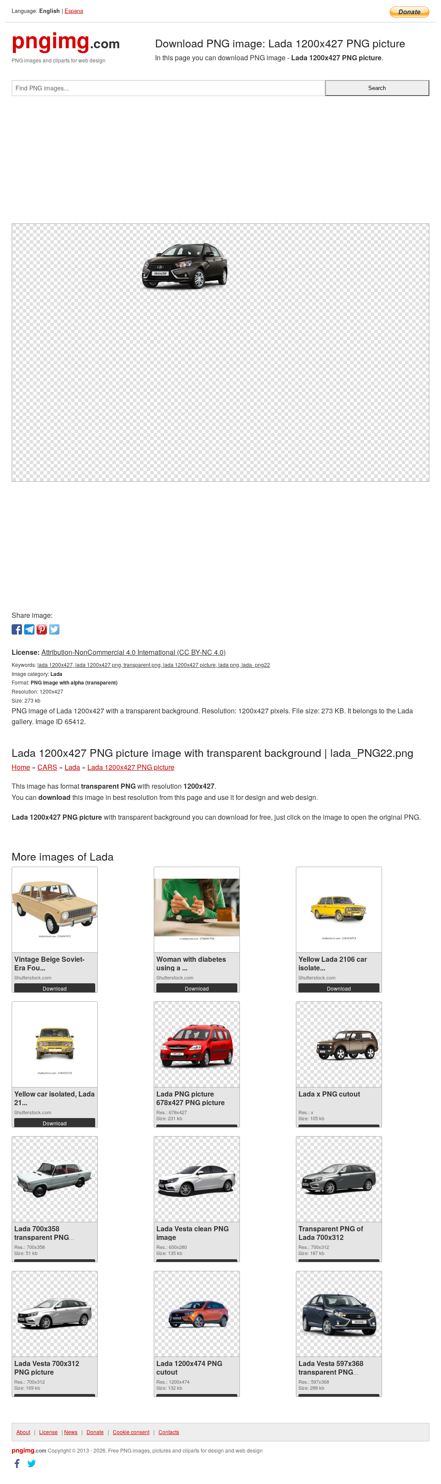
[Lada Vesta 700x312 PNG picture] (54, 1314)
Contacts (168, 1431)
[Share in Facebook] (17, 629)
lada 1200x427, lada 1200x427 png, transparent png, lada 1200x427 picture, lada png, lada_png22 (153, 664)
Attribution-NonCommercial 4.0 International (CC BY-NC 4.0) (133, 652)
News (71, 1431)
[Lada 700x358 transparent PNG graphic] (54, 1179)
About (23, 1431)
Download (55, 988)
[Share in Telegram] (29, 629)
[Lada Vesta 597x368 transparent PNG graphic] (338, 1314)
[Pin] (42, 629)
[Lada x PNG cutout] (338, 1044)
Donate (95, 1431)
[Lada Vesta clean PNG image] (196, 1179)
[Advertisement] (220, 163)
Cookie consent (131, 1431)
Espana (74, 10)
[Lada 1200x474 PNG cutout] (196, 1314)
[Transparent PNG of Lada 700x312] (338, 1179)
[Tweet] (54, 629)
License (48, 1431)
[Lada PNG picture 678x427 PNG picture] (196, 1044)
